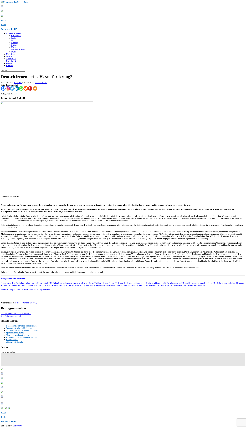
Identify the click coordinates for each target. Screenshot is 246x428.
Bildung (14, 42)
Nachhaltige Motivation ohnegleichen (21, 326)
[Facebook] (3, 88)
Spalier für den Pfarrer (15, 333)
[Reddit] (25, 88)
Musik (13, 52)
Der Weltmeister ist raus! (12, 316)
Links (3, 25)
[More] (35, 88)
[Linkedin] (16, 88)
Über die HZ (11, 61)
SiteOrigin (18, 426)
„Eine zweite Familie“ (15, 342)
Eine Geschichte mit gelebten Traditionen (22, 337)
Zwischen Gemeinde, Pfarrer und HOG (22, 330)
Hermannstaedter (41, 83)
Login (3, 20)
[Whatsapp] (21, 88)
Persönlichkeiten (18, 49)
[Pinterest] (30, 88)
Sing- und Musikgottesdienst (17, 335)
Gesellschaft (16, 36)
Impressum (10, 63)
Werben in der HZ (9, 29)
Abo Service (11, 59)
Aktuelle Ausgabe (13, 33)
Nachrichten (11, 54)
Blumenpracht (12, 340)
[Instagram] (8, 88)
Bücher (14, 45)
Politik (14, 40)
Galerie (9, 56)
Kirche (14, 47)
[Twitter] (12, 88)
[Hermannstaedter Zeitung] (14, 2)
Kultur (14, 38)
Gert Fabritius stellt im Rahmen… (16, 314)
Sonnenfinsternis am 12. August (19, 328)
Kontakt (9, 66)
